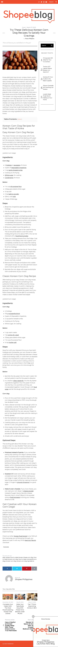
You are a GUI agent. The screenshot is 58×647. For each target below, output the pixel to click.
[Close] (33, 616)
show (19, 119)
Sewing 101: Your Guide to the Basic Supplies (48, 78)
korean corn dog (11, 561)
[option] (8, 604)
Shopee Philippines (29, 38)
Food (23, 27)
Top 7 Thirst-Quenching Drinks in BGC (32, 606)
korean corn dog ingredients (25, 561)
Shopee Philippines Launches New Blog (46, 643)
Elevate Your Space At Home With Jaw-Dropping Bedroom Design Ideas (29, 625)
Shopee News (46, 640)
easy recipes (6, 557)
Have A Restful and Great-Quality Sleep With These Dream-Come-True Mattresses (11, 625)
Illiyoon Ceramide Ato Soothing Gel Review (48, 87)
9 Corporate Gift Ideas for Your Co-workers (48, 59)
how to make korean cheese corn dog (21, 557)
